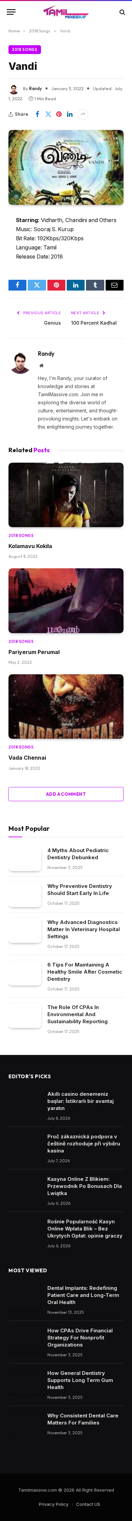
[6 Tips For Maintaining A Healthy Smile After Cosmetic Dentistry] (24, 973)
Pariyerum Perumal (34, 652)
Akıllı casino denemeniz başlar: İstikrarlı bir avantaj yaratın (80, 1101)
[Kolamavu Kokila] (66, 495)
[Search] (121, 12)
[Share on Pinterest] (59, 114)
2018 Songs (25, 49)
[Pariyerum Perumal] (66, 600)
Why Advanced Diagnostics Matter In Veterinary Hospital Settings (83, 929)
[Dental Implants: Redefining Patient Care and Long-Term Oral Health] (24, 1296)
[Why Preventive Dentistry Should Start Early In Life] (24, 894)
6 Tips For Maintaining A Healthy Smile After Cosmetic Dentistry (84, 971)
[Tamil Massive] (66, 12)
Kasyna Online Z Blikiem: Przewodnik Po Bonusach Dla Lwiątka (84, 1186)
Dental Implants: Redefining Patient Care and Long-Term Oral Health (83, 1295)
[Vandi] (66, 167)
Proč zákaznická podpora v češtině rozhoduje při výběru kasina (83, 1143)
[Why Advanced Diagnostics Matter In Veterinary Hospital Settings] (24, 930)
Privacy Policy (53, 1504)
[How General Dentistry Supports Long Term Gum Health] (24, 1381)
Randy (35, 88)
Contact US (88, 1504)
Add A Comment (66, 794)
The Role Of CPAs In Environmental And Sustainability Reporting (77, 1014)
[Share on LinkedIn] (70, 114)
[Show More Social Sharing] (83, 114)
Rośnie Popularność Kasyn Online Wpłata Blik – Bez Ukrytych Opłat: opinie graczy (85, 1228)
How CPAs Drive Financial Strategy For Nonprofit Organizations (80, 1337)
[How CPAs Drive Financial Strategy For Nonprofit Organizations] (24, 1339)
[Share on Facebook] (37, 114)
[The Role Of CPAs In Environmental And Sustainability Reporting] (24, 1015)
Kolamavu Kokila (30, 546)
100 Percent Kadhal (94, 323)
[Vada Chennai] (66, 706)
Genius (52, 323)
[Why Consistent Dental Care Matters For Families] (24, 1424)
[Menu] (11, 12)
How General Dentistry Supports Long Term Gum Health (80, 1380)
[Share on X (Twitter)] (48, 114)
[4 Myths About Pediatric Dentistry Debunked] (24, 858)
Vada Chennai (27, 757)
